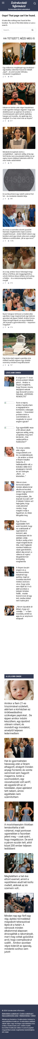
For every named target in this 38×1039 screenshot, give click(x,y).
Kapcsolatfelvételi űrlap (10, 1016)
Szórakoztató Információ (19, 4)
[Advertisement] (19, 648)
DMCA (33, 1016)
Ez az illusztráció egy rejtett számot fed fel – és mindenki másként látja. (18, 195)
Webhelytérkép (24, 1016)
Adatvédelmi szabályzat (10, 1014)
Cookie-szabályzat (26, 1014)
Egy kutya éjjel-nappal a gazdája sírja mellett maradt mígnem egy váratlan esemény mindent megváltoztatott (17, 360)
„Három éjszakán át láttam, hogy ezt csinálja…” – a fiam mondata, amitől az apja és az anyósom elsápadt (24, 613)
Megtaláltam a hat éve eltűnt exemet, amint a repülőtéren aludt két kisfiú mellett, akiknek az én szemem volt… (18, 882)
